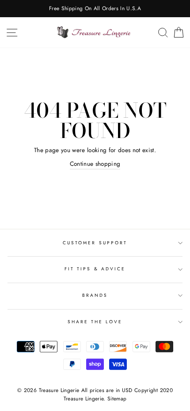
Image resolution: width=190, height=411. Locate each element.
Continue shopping (95, 163)
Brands (95, 295)
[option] (95, 8)
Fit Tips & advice (95, 268)
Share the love (95, 321)
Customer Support (95, 242)
